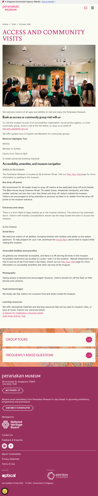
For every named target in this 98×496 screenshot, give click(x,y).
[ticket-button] (85, 8)
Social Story (62, 239)
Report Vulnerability (11, 454)
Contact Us (7, 435)
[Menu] (92, 8)
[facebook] (10, 445)
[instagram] (4, 445)
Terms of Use (8, 464)
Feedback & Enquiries (12, 440)
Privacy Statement (10, 459)
